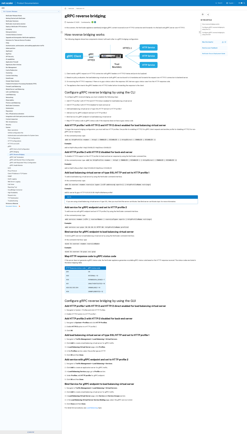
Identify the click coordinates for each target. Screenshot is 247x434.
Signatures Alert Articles (13, 64)
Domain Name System (12, 81)
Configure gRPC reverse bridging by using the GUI (213, 33)
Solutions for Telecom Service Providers (18, 40)
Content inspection (12, 119)
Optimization (10, 108)
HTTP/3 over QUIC (13, 143)
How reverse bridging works (210, 24)
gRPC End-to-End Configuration (20, 149)
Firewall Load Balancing (13, 86)
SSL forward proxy (11, 122)
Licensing (9, 29)
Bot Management (11, 67)
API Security (10, 56)
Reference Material (12, 203)
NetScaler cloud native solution (15, 24)
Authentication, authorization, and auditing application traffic (25, 45)
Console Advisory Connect (14, 34)
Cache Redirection (11, 70)
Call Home (11, 184)
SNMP (10, 176)
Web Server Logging (14, 181)
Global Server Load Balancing (15, 89)
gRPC (9, 146)
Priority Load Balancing (13, 103)
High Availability (13, 192)
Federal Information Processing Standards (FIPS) (21, 84)
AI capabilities (10, 59)
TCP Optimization (13, 198)
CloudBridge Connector (15, 190)
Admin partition (10, 48)
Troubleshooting (13, 201)
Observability (10, 100)
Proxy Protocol (12, 171)
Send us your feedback (209, 48)
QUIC (9, 168)
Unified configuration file (15, 133)
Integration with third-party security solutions (20, 116)
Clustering (9, 73)
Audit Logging (12, 179)
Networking (9, 97)
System (8, 127)
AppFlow (8, 54)
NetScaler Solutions (12, 21)
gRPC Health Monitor (16, 165)
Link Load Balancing (12, 92)
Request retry (12, 195)
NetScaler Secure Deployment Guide (213, 53)
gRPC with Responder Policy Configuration (23, 162)
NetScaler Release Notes (14, 15)
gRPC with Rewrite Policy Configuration (22, 160)
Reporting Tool (12, 187)
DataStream (9, 78)
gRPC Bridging (14, 152)
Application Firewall (12, 62)
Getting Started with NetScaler (15, 18)
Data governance (11, 32)
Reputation (9, 111)
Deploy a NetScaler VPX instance (16, 26)
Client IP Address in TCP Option (17, 173)
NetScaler (71, 8)
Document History (11, 206)
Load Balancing (11, 94)
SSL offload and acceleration (15, 114)
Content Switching (12, 75)
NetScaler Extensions (12, 105)
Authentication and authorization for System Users (23, 135)
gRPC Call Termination (17, 157)
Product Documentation (28, 3)
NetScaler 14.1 (80, 8)
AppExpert (9, 51)
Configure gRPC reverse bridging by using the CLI (213, 28)
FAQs (7, 43)
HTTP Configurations (14, 141)
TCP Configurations (14, 138)
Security (8, 124)
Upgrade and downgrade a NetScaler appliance (20, 37)
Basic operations (13, 130)
